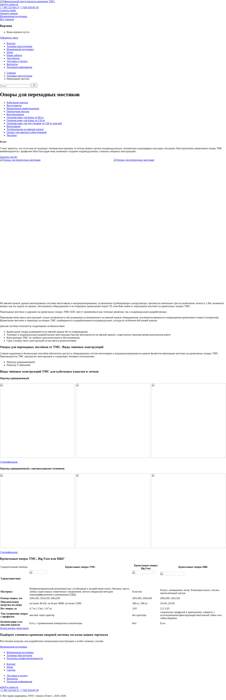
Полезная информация (19, 67)
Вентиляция (13, 126)
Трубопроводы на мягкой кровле (25, 129)
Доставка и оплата (17, 61)
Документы (13, 58)
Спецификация (9, 461)
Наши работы (14, 55)
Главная (11, 72)
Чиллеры (12, 135)
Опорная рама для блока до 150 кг (26, 120)
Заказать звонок (9, 13)
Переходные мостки (18, 111)
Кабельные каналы (17, 102)
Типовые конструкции (19, 46)
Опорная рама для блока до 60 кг (25, 117)
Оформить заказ (9, 37)
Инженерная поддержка (13, 16)
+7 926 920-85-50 (29, 7)
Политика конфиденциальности (25, 658)
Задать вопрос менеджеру (14, 628)
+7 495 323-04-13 (9, 7)
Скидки (11, 670)
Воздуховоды (14, 105)
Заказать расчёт (8, 157)
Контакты (12, 64)
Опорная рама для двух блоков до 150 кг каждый (34, 123)
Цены (10, 52)
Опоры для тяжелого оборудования (26, 132)
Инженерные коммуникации (23, 108)
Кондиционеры (15, 114)
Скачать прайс (8, 10)
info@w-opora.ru (9, 4)
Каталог (11, 43)
